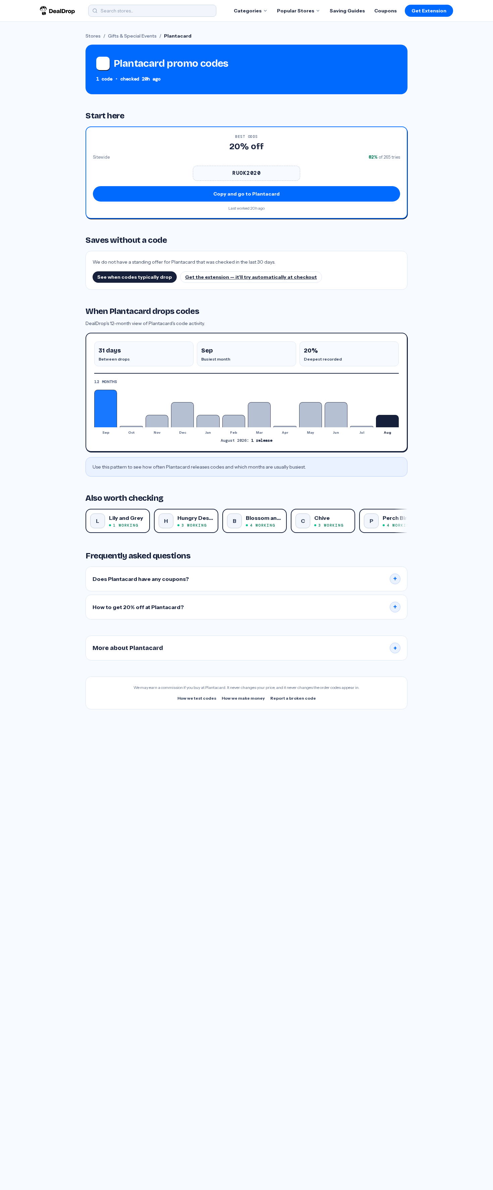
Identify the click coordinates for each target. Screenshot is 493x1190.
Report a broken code (293, 698)
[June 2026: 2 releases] (336, 414)
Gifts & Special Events (132, 36)
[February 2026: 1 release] (233, 421)
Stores (93, 36)
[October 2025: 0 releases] (131, 426)
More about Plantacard (245, 648)
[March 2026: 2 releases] (259, 414)
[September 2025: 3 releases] (105, 408)
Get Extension (429, 11)
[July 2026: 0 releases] (361, 426)
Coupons (385, 11)
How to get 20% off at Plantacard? (245, 607)
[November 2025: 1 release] (157, 421)
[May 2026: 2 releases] (310, 414)
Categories (248, 11)
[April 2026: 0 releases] (284, 426)
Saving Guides (347, 11)
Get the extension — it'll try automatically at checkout (251, 277)
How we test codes (196, 698)
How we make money (243, 698)
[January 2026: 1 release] (208, 421)
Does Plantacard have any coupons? (245, 579)
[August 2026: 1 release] (387, 421)
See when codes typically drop (134, 277)
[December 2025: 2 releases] (182, 414)
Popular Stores (295, 11)
